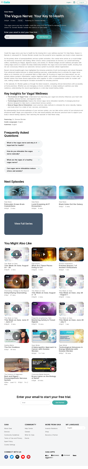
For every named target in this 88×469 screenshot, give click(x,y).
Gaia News (8, 12)
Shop (47, 432)
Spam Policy (8, 441)
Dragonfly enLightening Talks (41, 318)
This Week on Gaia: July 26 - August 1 (71, 294)
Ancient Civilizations (66, 263)
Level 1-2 (13, 382)
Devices (7, 432)
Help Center (29, 428)
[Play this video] (16, 254)
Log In (82, 2)
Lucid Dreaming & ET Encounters (41, 205)
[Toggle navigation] (2, 2)
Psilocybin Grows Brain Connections (14, 205)
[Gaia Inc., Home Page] (7, 2)
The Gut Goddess (12, 347)
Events (27, 438)
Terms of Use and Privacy (13, 438)
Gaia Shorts (36, 263)
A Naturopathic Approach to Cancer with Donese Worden (44, 349)
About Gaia (8, 428)
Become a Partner (51, 435)
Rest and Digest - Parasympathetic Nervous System (15, 378)
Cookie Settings (9, 445)
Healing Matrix (9, 345)
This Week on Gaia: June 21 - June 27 (16, 321)
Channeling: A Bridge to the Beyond (16, 291)
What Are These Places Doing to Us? (42, 266)
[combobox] (75, 428)
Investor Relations (51, 428)
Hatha (6, 382)
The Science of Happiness (13, 374)
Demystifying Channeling (15, 293)
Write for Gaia (29, 435)
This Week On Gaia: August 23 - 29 (16, 266)
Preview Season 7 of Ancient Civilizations (68, 266)
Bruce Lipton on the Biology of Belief (44, 377)
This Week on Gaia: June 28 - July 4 (71, 321)
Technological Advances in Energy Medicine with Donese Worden (71, 349)
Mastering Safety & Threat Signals (43, 321)
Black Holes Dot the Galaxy (71, 204)
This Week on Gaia (10, 263)
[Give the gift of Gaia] (74, 2)
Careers (27, 432)
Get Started (44, 37)
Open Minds (36, 345)
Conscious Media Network (41, 374)
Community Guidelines (11, 435)
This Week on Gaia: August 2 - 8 (44, 294)
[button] (23, 144)
